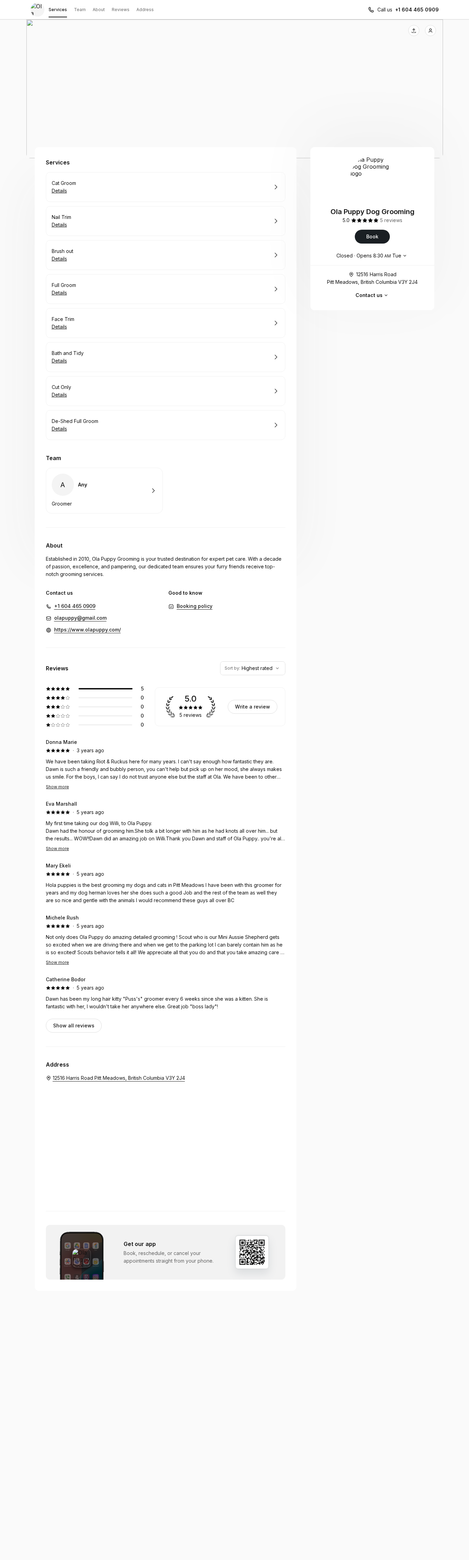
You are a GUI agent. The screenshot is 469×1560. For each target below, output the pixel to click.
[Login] (430, 30)
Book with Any (104, 490)
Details (59, 191)
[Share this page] (413, 30)
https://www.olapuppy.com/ (87, 630)
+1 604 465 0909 (417, 9)
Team (80, 9)
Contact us (369, 295)
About (99, 9)
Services (58, 9)
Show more (57, 786)
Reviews (120, 9)
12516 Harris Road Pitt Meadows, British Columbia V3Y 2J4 (372, 278)
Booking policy (194, 606)
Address (145, 9)
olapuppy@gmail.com (80, 618)
